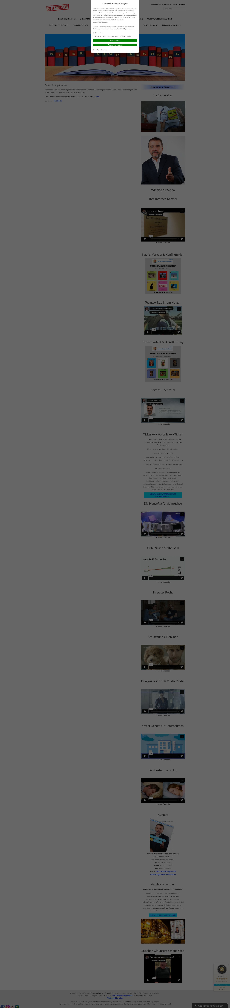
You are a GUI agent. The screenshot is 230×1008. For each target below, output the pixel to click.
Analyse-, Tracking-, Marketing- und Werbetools (113, 36)
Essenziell (99, 33)
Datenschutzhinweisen (100, 22)
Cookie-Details (97, 49)
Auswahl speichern (115, 45)
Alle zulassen (115, 40)
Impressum (104, 49)
